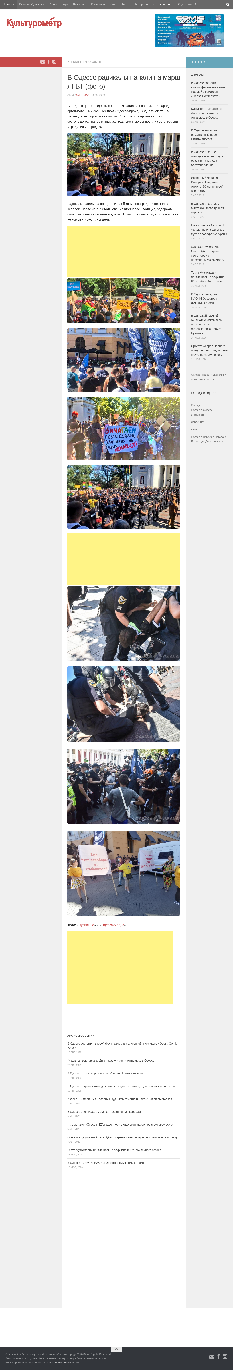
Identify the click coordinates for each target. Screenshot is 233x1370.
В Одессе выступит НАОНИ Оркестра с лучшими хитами (105, 1162)
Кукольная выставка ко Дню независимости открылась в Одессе (110, 1060)
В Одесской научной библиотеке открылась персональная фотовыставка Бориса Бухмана (206, 324)
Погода (195, 405)
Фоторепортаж (144, 4)
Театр (125, 4)
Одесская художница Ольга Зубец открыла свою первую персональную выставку (122, 1137)
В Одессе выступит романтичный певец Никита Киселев (105, 1073)
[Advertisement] (123, 251)
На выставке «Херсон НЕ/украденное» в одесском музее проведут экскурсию (120, 1124)
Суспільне (86, 925)
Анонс (54, 4)
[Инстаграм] (54, 62)
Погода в (202, 409)
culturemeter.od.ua (67, 1362)
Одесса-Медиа (112, 925)
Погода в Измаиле (202, 436)
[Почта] (42, 62)
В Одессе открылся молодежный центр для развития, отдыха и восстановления (121, 1086)
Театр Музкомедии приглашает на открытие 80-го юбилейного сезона (114, 1150)
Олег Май (82, 94)
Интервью (98, 4)
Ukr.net (195, 374)
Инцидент (166, 4)
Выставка (79, 4)
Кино (113, 4)
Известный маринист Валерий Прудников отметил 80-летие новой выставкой (119, 1099)
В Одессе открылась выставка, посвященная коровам (104, 1111)
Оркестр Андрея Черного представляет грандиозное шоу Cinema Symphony (209, 350)
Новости (8, 4)
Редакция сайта (188, 4)
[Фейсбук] (48, 62)
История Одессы (30, 4)
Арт (65, 4)
